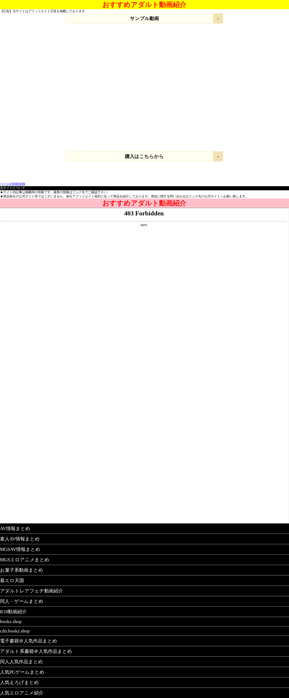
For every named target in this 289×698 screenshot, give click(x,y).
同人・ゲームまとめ (21, 601)
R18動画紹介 (13, 611)
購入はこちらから (144, 156)
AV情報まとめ (15, 528)
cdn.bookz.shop (15, 630)
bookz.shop (11, 621)
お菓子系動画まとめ (21, 570)
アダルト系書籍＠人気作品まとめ (36, 651)
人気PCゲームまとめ (22, 672)
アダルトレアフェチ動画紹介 (31, 590)
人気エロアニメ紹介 (21, 692)
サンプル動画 (144, 18)
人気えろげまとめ (19, 682)
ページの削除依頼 (12, 184)
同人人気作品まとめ (21, 661)
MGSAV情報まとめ (20, 549)
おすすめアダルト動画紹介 (144, 4)
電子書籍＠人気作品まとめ (28, 640)
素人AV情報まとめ (20, 538)
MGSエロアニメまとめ (24, 559)
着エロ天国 (12, 580)
